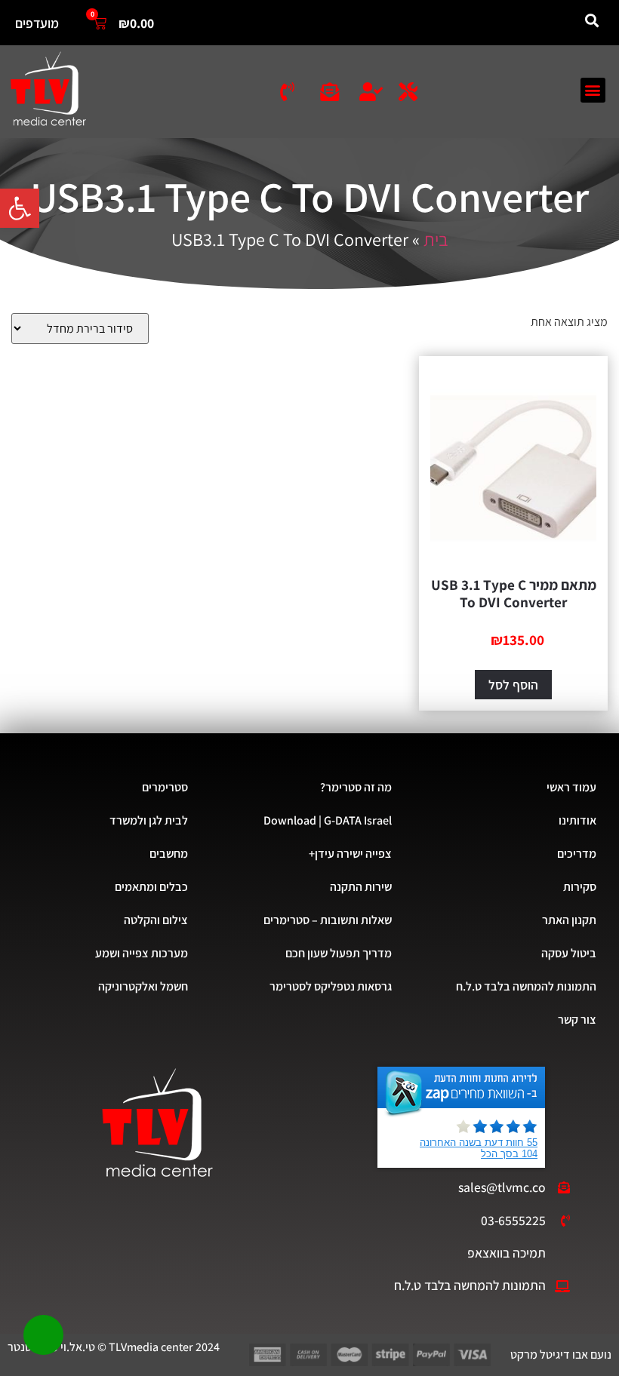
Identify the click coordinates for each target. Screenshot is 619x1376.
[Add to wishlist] (585, 379)
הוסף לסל (513, 684)
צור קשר (577, 1019)
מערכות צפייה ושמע (141, 953)
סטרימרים (165, 787)
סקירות (579, 887)
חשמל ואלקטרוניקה (143, 986)
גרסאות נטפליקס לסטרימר (330, 986)
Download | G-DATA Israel (327, 820)
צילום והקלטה (156, 920)
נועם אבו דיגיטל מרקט (560, 1354)
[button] (19, 208)
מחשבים (168, 854)
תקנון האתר (569, 920)
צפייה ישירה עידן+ (350, 854)
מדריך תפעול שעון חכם (338, 953)
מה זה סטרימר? (356, 787)
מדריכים (576, 854)
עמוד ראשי (571, 787)
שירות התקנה (361, 887)
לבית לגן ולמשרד (148, 820)
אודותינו (577, 820)
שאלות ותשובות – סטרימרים (327, 920)
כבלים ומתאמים (151, 887)
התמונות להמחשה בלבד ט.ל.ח (526, 986)
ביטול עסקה (568, 953)
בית (435, 239)
